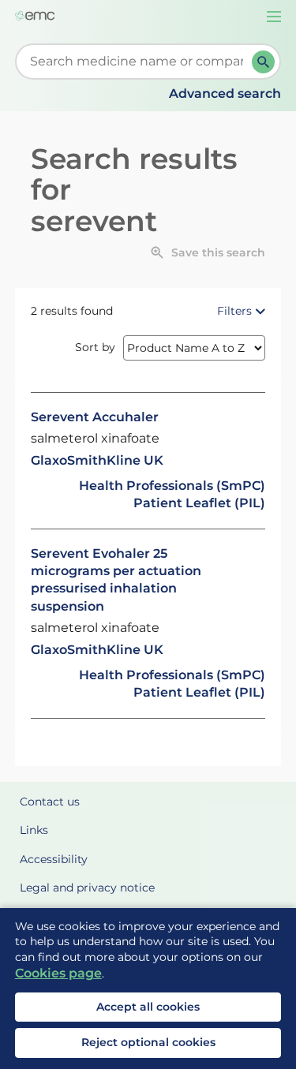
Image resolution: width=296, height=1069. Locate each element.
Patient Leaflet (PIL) (199, 502)
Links (34, 830)
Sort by (95, 347)
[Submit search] (263, 61)
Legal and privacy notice (87, 887)
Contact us (50, 801)
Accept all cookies (148, 1007)
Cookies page (58, 973)
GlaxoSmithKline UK (97, 460)
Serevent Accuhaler (95, 416)
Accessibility (54, 859)
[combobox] (137, 62)
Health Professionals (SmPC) (172, 485)
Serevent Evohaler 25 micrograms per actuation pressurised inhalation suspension (116, 580)
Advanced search (225, 93)
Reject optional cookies (148, 1042)
